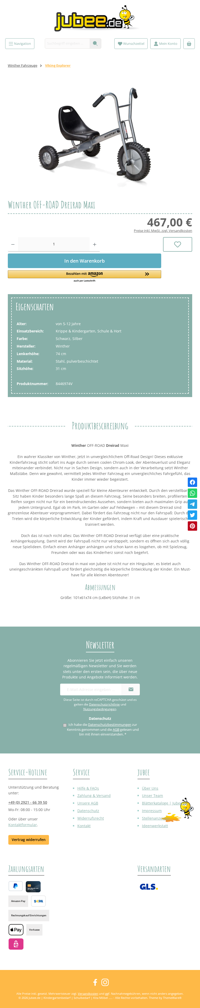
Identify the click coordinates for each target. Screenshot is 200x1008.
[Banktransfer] (38, 901)
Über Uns (150, 788)
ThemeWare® (172, 998)
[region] (100, 137)
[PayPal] (15, 886)
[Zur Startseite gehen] (100, 20)
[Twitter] (192, 515)
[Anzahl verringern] (13, 244)
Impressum (152, 810)
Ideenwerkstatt (155, 825)
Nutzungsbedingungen (99, 709)
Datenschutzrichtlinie (104, 704)
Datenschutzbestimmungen (109, 724)
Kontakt (84, 825)
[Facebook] (192, 482)
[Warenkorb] (189, 43)
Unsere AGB (87, 803)
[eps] (16, 944)
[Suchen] (95, 43)
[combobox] (67, 43)
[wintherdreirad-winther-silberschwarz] (100, 137)
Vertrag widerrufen (29, 839)
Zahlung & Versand (94, 795)
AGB (116, 729)
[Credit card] (33, 887)
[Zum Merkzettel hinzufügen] (177, 244)
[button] (84, 276)
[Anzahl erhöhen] (95, 244)
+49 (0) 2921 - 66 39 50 (27, 802)
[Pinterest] (192, 526)
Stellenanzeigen (156, 818)
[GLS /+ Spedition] (149, 887)
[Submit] (131, 689)
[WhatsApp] (192, 493)
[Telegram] (192, 504)
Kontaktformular (22, 824)
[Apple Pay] (16, 930)
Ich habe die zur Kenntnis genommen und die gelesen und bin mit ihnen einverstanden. (103, 729)
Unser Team (152, 795)
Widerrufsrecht (90, 818)
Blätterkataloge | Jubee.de (165, 803)
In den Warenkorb (84, 261)
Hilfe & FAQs (88, 788)
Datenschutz (88, 810)
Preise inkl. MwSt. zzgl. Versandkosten (163, 230)
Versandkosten (88, 993)
